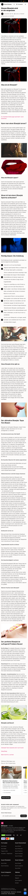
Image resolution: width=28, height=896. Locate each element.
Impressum (19, 892)
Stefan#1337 (6, 13)
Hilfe (21, 1)
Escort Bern (17, 868)
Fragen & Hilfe (4, 851)
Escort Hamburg (18, 853)
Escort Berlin (18, 846)
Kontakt (17, 883)
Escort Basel (18, 863)
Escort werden (18, 875)
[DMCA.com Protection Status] (6, 835)
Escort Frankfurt (18, 851)
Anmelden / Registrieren (6, 853)
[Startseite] (14, 823)
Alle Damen (4, 846)
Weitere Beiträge (6, 797)
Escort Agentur (18, 880)
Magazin (17, 878)
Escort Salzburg (4, 865)
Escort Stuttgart (18, 856)
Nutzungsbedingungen (5, 892)
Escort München (19, 848)
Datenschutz (13, 892)
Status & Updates (11, 893)
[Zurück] (2, 4)
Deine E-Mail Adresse (6, 812)
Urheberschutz (4, 893)
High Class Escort (5, 875)
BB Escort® (6, 888)
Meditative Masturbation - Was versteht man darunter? (11, 781)
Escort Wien (4, 863)
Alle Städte (3, 848)
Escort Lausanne (19, 865)
